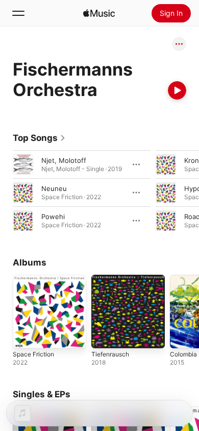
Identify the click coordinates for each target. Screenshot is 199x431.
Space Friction (33, 354)
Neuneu (54, 188)
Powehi (53, 216)
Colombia (183, 354)
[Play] (177, 90)
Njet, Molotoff (63, 160)
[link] (39, 137)
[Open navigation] (18, 13)
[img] (99, 13)
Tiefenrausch (110, 354)
